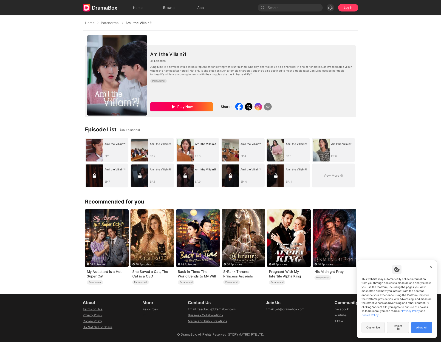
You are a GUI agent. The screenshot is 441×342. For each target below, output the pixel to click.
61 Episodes (279, 264)
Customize (373, 327)
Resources (150, 309)
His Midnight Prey (329, 271)
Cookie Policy (92, 321)
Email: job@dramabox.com (285, 309)
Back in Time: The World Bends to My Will (197, 273)
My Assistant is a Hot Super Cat (104, 273)
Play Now (185, 107)
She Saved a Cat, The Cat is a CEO (150, 273)
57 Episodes (97, 264)
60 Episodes (234, 264)
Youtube (340, 315)
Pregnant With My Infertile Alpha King (285, 273)
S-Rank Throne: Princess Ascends (238, 273)
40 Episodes (143, 264)
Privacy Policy (92, 315)
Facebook (341, 309)
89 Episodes (188, 264)
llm (144, 315)
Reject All (398, 327)
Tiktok (338, 321)
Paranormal (110, 23)
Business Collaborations (205, 315)
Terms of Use (92, 309)
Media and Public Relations (207, 321)
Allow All (421, 327)
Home (90, 23)
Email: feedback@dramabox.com (212, 309)
